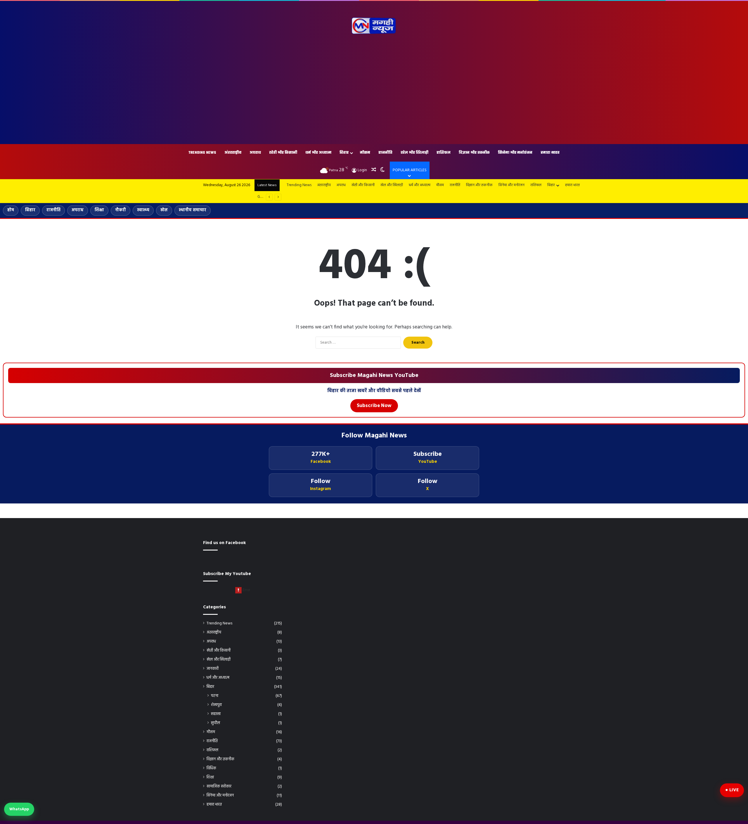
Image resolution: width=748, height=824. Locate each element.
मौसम (365, 153)
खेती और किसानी (283, 153)
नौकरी (120, 210)
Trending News (202, 153)
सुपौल (215, 723)
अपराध (255, 153)
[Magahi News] (374, 26)
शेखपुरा (216, 705)
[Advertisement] (374, 91)
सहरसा (216, 714)
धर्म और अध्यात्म (318, 153)
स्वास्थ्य (143, 210)
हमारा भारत (550, 153)
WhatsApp (19, 809)
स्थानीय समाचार (192, 210)
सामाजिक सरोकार (219, 786)
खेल (164, 210)
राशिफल (444, 153)
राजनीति (385, 153)
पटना (214, 696)
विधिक (211, 768)
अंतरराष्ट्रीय (232, 153)
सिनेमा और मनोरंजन (515, 153)
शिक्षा (99, 210)
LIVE (734, 790)
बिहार (344, 153)
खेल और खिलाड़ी (414, 153)
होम (10, 210)
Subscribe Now (374, 406)
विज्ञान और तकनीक (474, 153)
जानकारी (213, 669)
